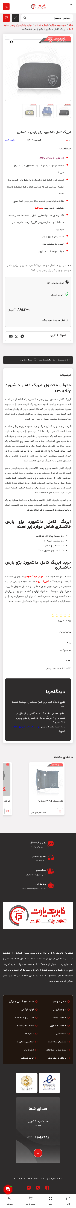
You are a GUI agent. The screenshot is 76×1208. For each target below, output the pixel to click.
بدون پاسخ (10, 140)
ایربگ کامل (35, 265)
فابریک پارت (42, 582)
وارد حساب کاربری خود (25, 727)
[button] (11, 42)
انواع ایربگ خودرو (33, 577)
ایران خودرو (41, 25)
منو (50, 1204)
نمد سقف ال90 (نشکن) (50, 801)
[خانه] (68, 1198)
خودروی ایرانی (58, 25)
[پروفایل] (9, 1198)
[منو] (50, 1198)
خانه (68, 1204)
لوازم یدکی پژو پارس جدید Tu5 (47, 270)
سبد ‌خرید (30, 1204)
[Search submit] (23, 19)
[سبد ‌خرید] (30, 1198)
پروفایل (9, 1204)
